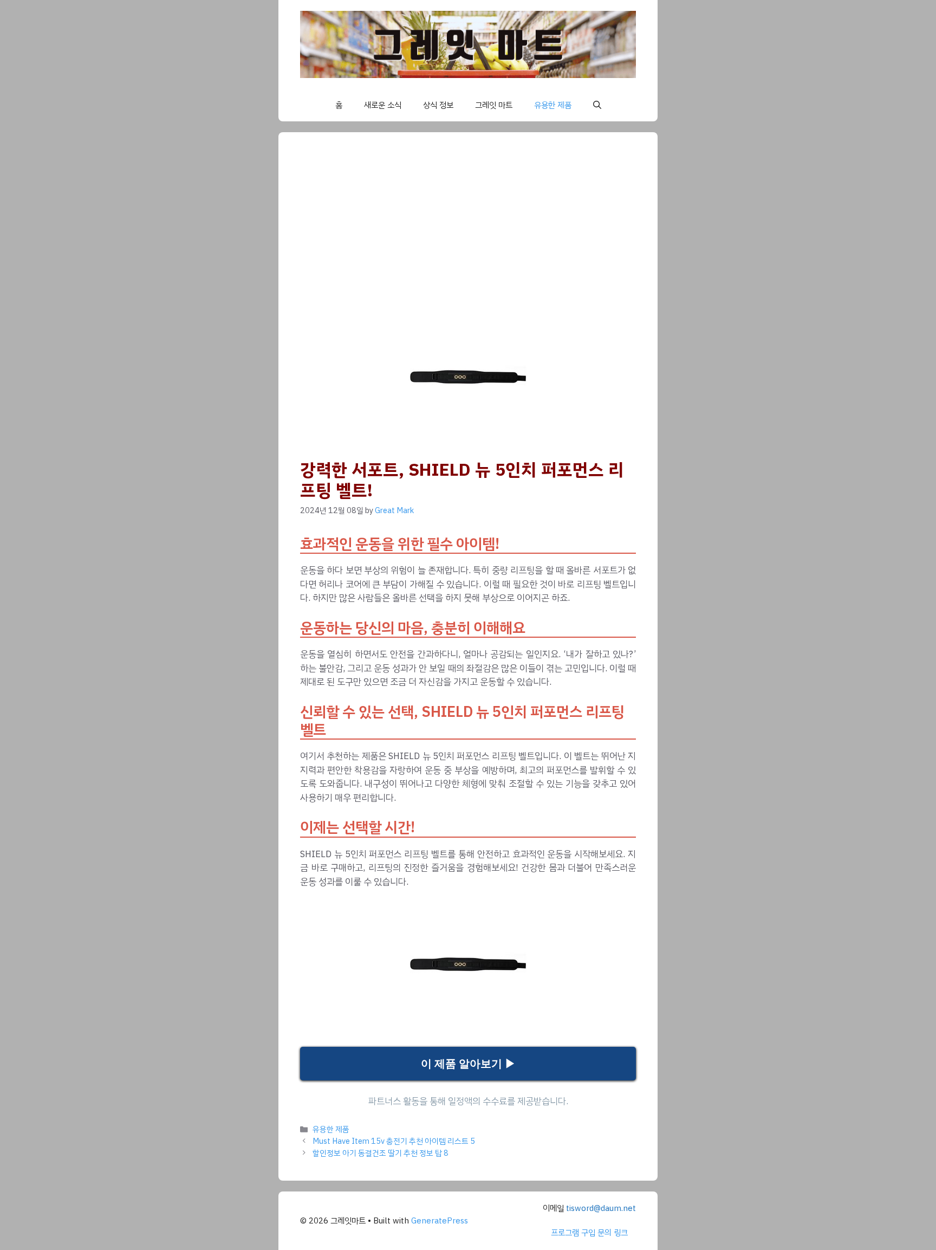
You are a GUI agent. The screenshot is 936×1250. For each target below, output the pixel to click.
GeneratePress (439, 1221)
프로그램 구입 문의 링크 (589, 1233)
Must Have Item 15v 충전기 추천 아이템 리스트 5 (394, 1141)
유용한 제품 (552, 105)
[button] (597, 105)
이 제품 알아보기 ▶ (468, 1064)
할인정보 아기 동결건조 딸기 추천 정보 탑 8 (380, 1153)
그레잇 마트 (493, 105)
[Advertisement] (489, 235)
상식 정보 (438, 105)
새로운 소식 (382, 105)
